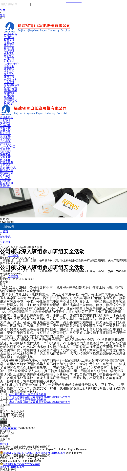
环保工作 (9, 77)
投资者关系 (10, 100)
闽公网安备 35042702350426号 (21, 452)
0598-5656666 (8, 428)
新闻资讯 (9, 55)
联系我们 (9, 103)
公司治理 (9, 93)
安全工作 (9, 74)
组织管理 (9, 50)
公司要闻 (9, 58)
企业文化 (9, 53)
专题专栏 (9, 66)
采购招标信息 (12, 85)
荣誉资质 (9, 45)
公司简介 (9, 37)
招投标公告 (10, 87)
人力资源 (9, 82)
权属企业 (9, 40)
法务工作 (9, 71)
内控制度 (9, 98)
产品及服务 (10, 79)
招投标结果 (10, 90)
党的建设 (9, 69)
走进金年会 (10, 34)
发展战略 (9, 42)
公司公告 (9, 95)
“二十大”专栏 (11, 63)
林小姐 (4, 444)
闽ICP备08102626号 (53, 452)
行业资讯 (9, 61)
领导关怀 (9, 48)
